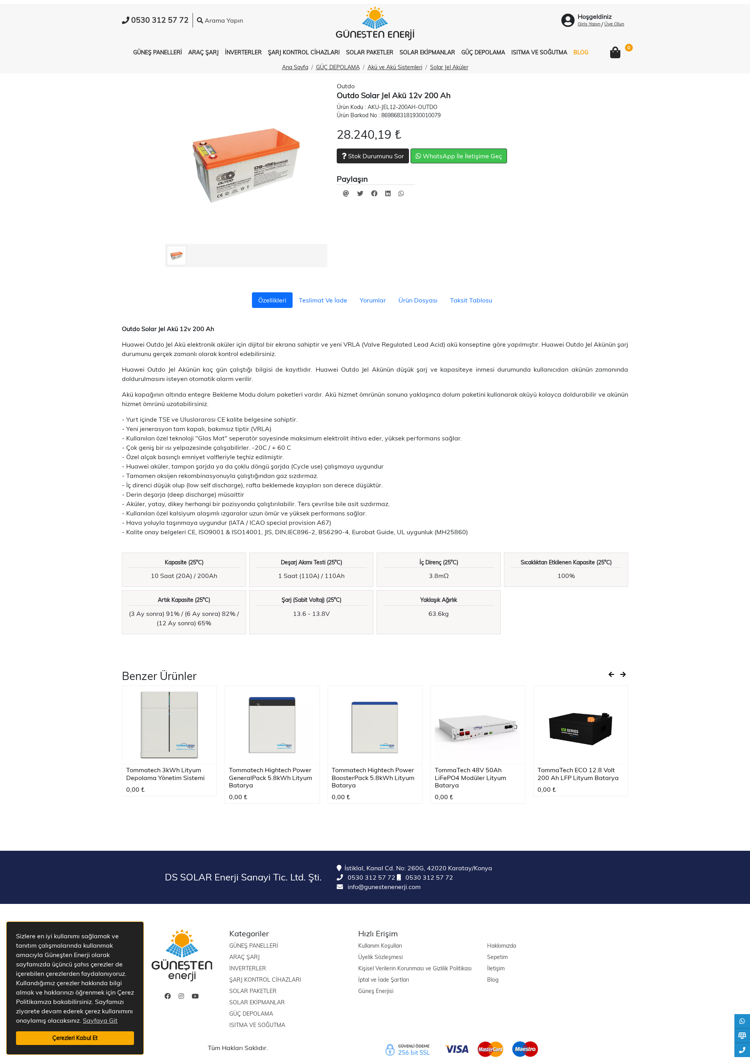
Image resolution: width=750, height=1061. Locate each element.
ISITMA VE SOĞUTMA (257, 1025)
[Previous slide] (611, 674)
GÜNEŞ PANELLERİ (253, 945)
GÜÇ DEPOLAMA (338, 67)
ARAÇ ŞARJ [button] (203, 52)
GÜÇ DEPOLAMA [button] (483, 52)
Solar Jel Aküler (449, 67)
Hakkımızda (501, 945)
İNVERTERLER (247, 968)
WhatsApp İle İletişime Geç (461, 156)
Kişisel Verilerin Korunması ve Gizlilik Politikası (414, 968)
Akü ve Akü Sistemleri (395, 67)
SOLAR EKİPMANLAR (257, 1002)
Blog (492, 979)
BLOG (580, 52)
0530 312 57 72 (370, 877)
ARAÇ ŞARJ (244, 957)
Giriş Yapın (589, 24)
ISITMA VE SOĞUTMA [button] (539, 52)
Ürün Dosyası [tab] (418, 300)
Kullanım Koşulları (380, 945)
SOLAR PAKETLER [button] (369, 52)
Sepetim (497, 957)
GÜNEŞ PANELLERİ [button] (157, 52)
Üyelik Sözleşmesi (380, 957)
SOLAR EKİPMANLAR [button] (427, 52)
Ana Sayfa (295, 67)
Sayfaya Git (100, 1020)
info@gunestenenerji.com (383, 887)
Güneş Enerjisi (375, 991)
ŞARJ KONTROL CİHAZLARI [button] (304, 52)
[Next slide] (623, 674)
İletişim (496, 968)
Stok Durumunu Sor (375, 156)
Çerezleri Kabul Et (75, 1037)
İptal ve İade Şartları (383, 979)
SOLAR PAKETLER (253, 991)
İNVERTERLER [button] (243, 52)
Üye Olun (614, 24)
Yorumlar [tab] (373, 300)
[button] (615, 53)
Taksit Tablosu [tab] (471, 300)
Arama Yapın (223, 20)
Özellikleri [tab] (272, 300)
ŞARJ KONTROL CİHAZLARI (265, 979)
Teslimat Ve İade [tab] (323, 300)
